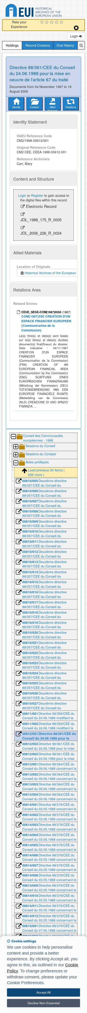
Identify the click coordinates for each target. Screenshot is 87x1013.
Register (37, 195)
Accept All (43, 992)
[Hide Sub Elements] (13, 437)
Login (74, 36)
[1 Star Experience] (42, 22)
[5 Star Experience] (62, 22)
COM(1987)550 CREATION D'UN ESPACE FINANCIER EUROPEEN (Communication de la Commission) (46, 323)
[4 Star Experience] (57, 22)
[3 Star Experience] (52, 22)
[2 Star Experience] (47, 22)
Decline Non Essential (44, 1003)
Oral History (65, 45)
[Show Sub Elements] (15, 447)
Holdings (12, 45)
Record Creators (38, 45)
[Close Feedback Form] (76, 27)
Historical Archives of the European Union (54, 272)
